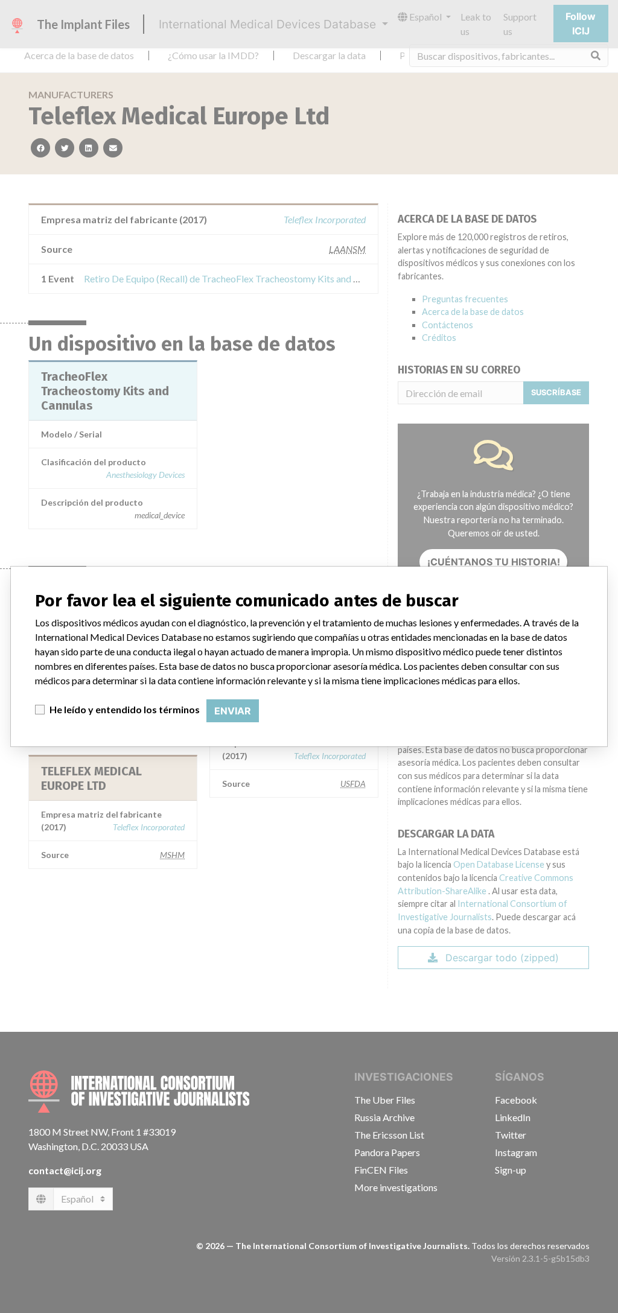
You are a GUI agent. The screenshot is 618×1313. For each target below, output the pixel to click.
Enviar (232, 711)
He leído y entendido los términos (124, 709)
